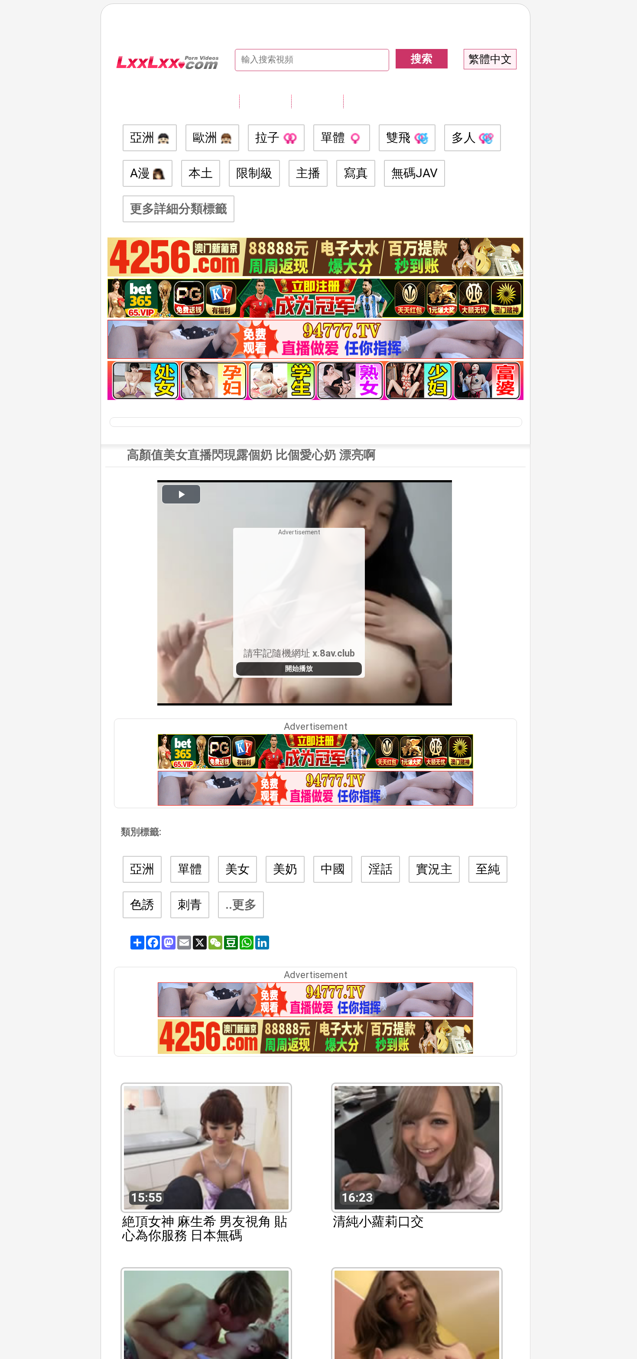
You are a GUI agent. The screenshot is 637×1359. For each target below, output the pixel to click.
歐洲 (206, 137)
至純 (488, 869)
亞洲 (143, 137)
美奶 (285, 869)
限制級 (254, 173)
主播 (308, 173)
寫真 (356, 173)
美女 (237, 869)
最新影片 (317, 100)
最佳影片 (369, 100)
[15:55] (206, 1146)
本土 (200, 173)
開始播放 (299, 668)
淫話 (380, 869)
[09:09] (417, 1331)
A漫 (141, 173)
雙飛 (399, 137)
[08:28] (206, 1331)
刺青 (190, 904)
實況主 (434, 869)
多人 (465, 137)
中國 (333, 869)
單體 (334, 137)
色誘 (142, 904)
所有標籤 (265, 100)
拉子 (269, 137)
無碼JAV (414, 173)
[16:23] (417, 1146)
